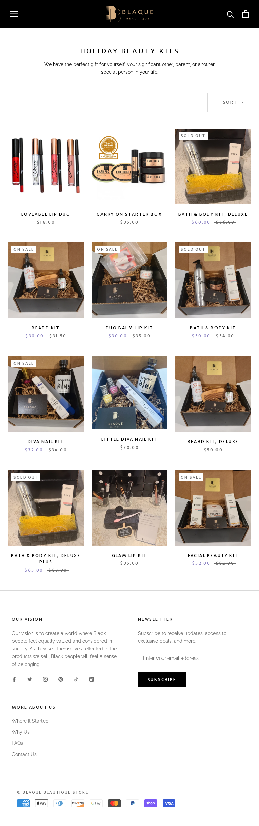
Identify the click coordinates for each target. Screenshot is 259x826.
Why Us (21, 732)
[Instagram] (45, 679)
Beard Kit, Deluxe (213, 441)
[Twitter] (29, 679)
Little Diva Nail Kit (129, 439)
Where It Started (30, 721)
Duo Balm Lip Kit (129, 327)
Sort (231, 102)
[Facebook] (14, 679)
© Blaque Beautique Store (52, 792)
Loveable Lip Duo (45, 214)
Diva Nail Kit (46, 441)
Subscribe (162, 679)
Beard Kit (46, 327)
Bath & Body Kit (213, 327)
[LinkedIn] (91, 679)
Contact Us (24, 754)
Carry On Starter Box (129, 214)
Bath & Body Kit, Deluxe (213, 214)
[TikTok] (76, 679)
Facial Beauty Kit (213, 555)
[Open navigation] (14, 14)
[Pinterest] (60, 679)
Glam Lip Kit (129, 555)
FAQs (17, 743)
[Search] (230, 14)
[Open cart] (245, 14)
